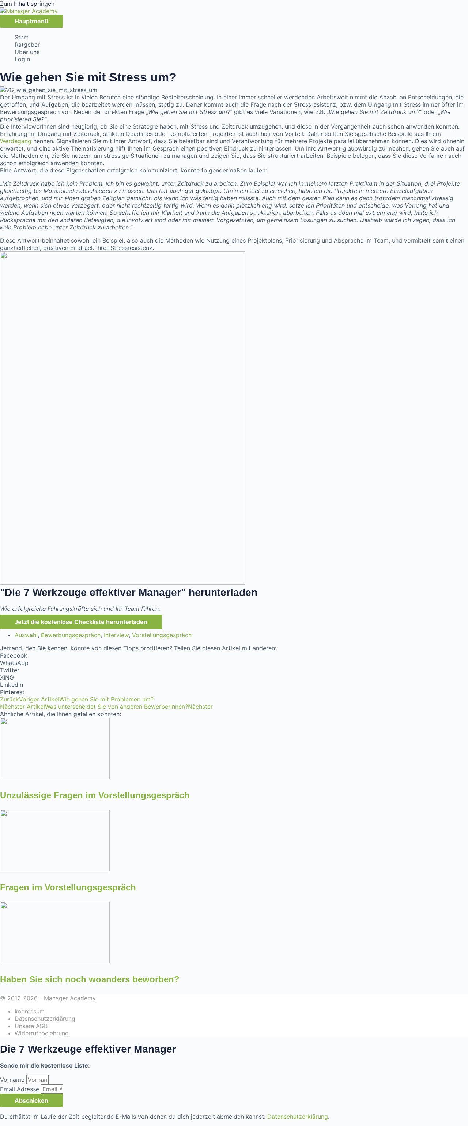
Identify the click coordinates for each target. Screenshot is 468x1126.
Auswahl (26, 635)
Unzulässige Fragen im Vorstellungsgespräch (95, 795)
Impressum (30, 1011)
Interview (116, 635)
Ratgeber (27, 44)
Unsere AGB (31, 1026)
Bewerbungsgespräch (71, 635)
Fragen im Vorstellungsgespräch (68, 887)
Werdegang (15, 141)
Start (22, 37)
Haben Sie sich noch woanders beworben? (90, 979)
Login (22, 59)
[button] (234, 655)
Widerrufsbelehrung (42, 1033)
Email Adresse (20, 1089)
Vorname (13, 1079)
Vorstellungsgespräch (162, 635)
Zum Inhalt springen (27, 3)
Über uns (27, 52)
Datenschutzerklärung (45, 1018)
